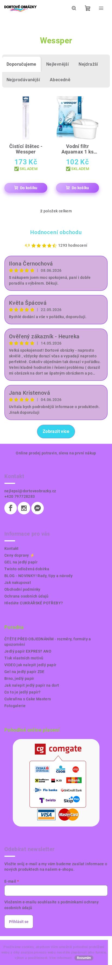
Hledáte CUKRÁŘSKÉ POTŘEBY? (33, 603)
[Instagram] (24, 508)
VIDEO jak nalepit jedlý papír (30, 665)
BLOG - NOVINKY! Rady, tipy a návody (38, 576)
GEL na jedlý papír (21, 562)
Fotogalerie (15, 706)
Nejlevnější (57, 64)
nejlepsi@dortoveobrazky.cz (30, 491)
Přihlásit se (19, 921)
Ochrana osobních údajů (26, 596)
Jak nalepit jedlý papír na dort (31, 685)
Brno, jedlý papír (19, 678)
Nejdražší (88, 64)
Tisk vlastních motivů (23, 658)
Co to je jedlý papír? (22, 692)
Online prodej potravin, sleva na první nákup (56, 453)
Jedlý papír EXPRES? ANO (27, 651)
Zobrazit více (56, 431)
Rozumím (84, 958)
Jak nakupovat (17, 582)
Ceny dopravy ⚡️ (19, 555)
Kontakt (11, 548)
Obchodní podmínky (22, 589)
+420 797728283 (19, 496)
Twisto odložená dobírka (26, 569)
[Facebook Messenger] (37, 508)
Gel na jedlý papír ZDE (24, 672)
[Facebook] (10, 508)
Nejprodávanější (23, 79)
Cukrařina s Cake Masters (27, 699)
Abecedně (60, 79)
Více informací (60, 958)
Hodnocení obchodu (56, 232)
